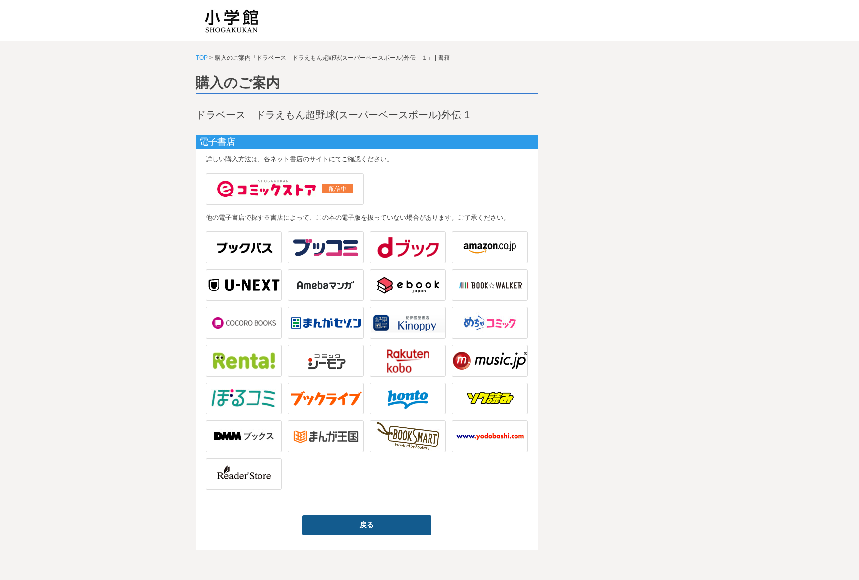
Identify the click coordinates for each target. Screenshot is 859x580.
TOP (202, 57)
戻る (367, 525)
